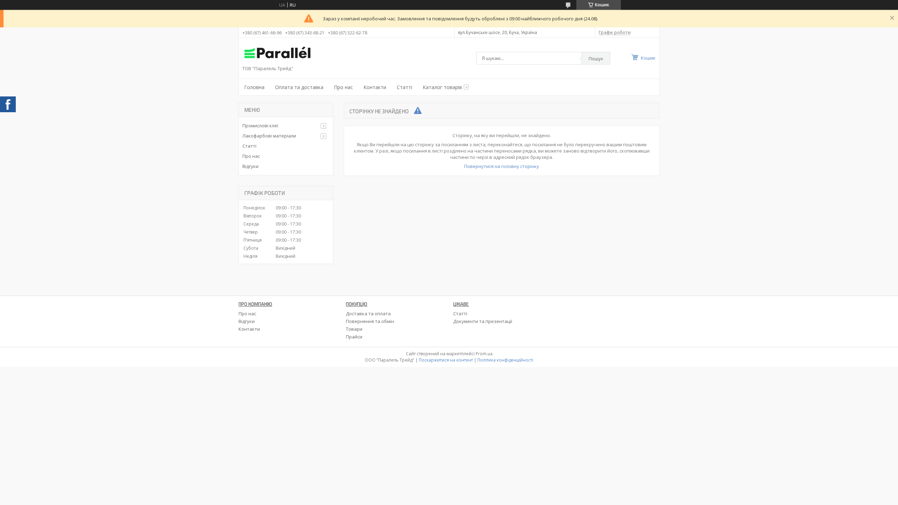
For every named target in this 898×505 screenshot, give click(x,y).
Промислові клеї (260, 125)
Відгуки (250, 166)
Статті (404, 87)
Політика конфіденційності (505, 360)
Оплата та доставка (299, 87)
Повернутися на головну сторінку (501, 166)
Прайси (354, 337)
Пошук (596, 58)
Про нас (343, 87)
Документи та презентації (482, 321)
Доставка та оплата (368, 313)
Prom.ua (484, 354)
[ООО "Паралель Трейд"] (277, 53)
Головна (254, 87)
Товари (354, 329)
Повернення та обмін (370, 321)
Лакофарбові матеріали (269, 136)
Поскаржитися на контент (446, 360)
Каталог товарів (442, 87)
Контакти (374, 87)
